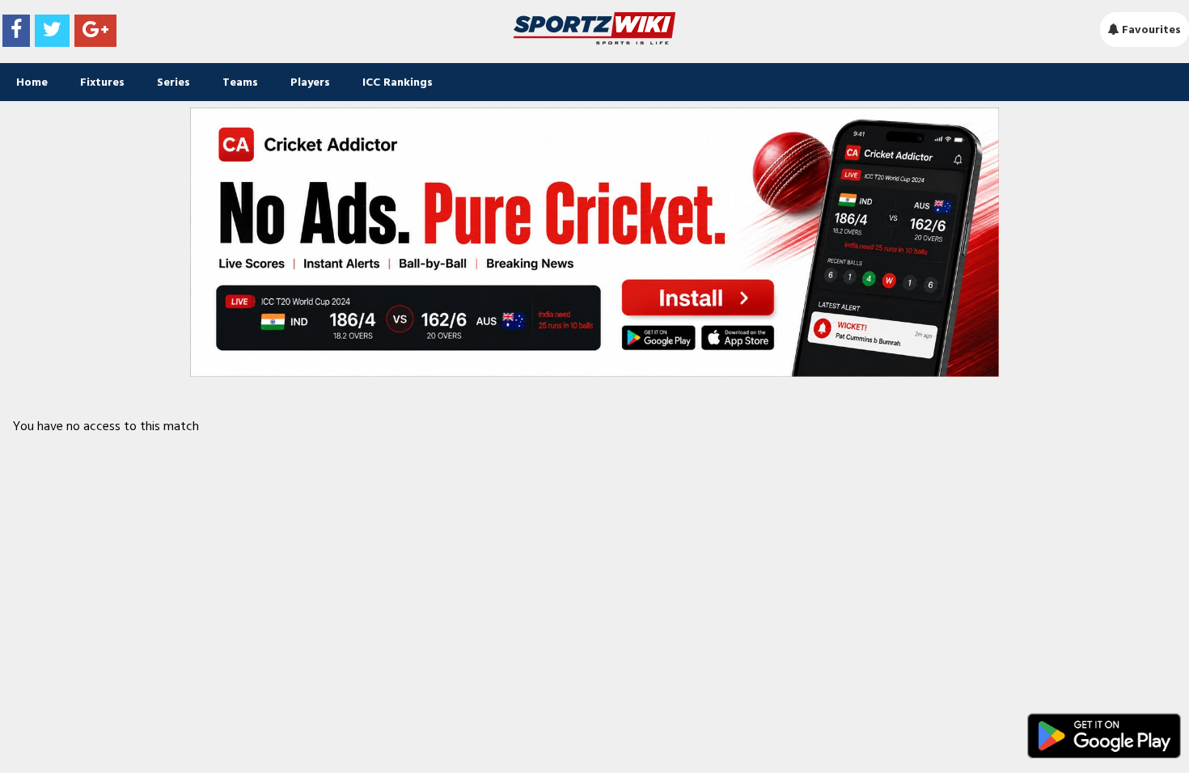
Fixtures (102, 82)
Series (173, 82)
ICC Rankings (397, 82)
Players (310, 82)
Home (32, 82)
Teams (240, 82)
